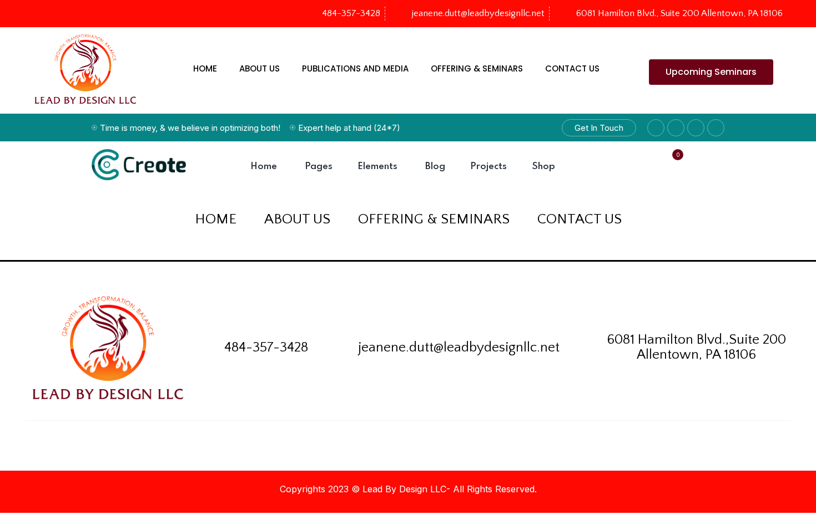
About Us (259, 68)
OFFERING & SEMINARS (477, 68)
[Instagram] (79, 14)
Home (205, 68)
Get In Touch (599, 128)
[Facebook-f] (41, 14)
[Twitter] (60, 14)
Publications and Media (355, 68)
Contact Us (572, 68)
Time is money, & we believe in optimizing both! (190, 128)
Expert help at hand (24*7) (349, 128)
